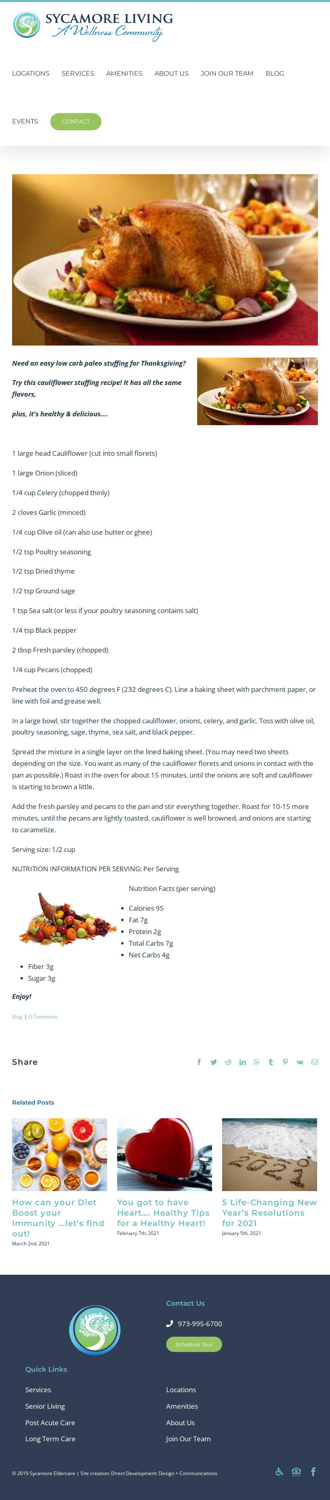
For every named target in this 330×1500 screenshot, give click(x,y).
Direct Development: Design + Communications (164, 1473)
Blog (17, 1016)
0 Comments (43, 1016)
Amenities (182, 1406)
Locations (181, 1389)
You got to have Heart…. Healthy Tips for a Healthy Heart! (165, 1155)
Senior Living (45, 1406)
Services (38, 1389)
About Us (180, 1422)
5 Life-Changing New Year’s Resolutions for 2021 (270, 1155)
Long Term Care (50, 1438)
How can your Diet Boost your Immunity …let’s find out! (60, 1155)
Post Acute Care (50, 1422)
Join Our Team (188, 1438)
